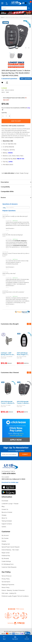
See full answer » (10, 228)
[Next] (28, 47)
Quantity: (4, 112)
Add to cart (7, 341)
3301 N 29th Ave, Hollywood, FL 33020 (13, 479)
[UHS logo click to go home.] (16, 3)
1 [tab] (16, 13)
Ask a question (26, 78)
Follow (4, 217)
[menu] (2, 3)
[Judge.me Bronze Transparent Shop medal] (24, 615)
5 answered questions (9, 78)
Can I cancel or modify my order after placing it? (15, 216)
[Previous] (25, 47)
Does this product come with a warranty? (13, 292)
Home (2, 17)
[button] (6, 230)
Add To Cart (16, 121)
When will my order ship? (9, 273)
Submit (25, 454)
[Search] (16, 8)
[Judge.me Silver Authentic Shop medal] (16, 615)
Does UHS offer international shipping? (12, 234)
